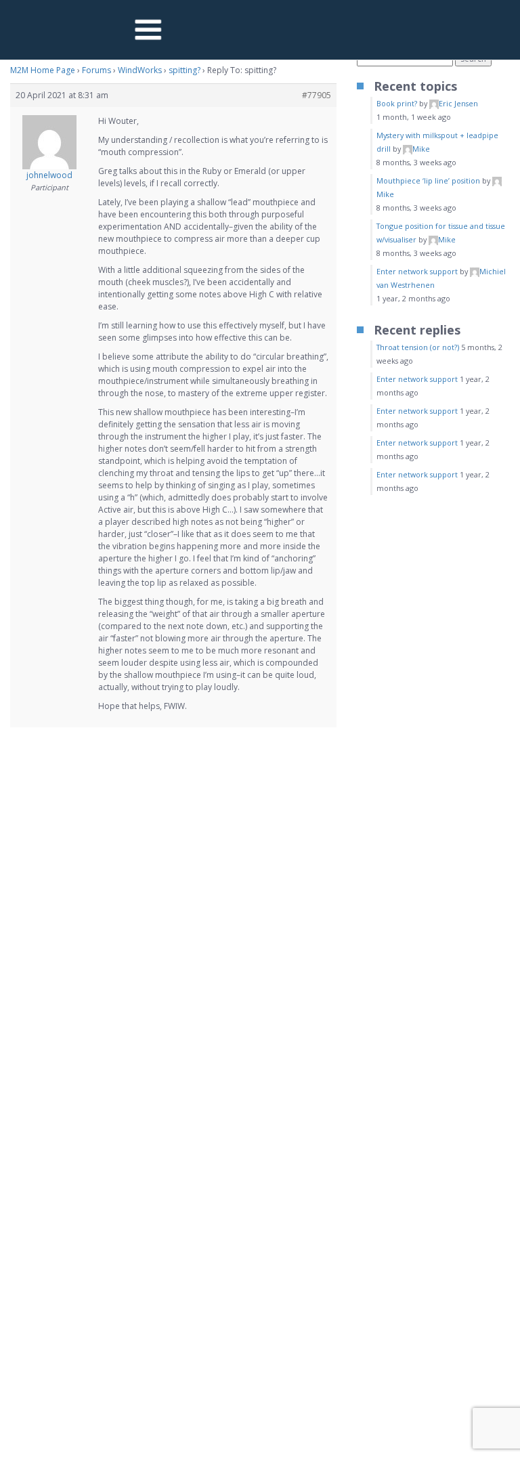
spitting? (184, 70)
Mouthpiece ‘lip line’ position (428, 180)
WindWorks (140, 70)
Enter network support (417, 271)
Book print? (396, 103)
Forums (96, 70)
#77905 (316, 95)
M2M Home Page (42, 70)
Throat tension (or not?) (417, 347)
